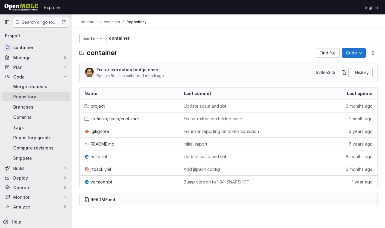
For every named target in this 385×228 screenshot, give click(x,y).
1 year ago (362, 181)
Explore (52, 7)
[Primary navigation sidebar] (7, 22)
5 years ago (361, 131)
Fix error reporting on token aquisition (221, 131)
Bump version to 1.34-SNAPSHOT (217, 181)
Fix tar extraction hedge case (127, 69)
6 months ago (359, 106)
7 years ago (361, 143)
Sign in (371, 7)
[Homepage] (21, 7)
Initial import (195, 143)
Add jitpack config (202, 169)
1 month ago (153, 75)
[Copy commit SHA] (344, 72)
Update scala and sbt (205, 106)
